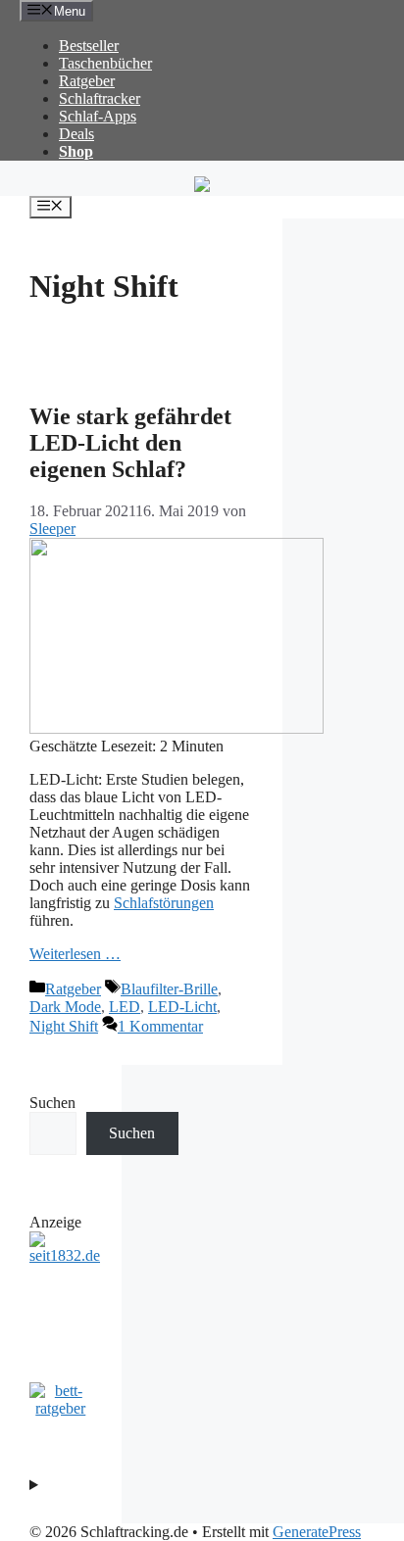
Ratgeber (87, 80)
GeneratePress (317, 1531)
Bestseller (89, 45)
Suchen (52, 1102)
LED (124, 1006)
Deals (76, 133)
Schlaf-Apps (97, 116)
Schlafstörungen (164, 902)
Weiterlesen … (75, 953)
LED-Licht (182, 1006)
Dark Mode (65, 1006)
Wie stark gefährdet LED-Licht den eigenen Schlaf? (130, 443)
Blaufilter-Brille (169, 989)
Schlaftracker (99, 98)
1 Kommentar (160, 1026)
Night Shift (63, 1026)
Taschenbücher (105, 63)
